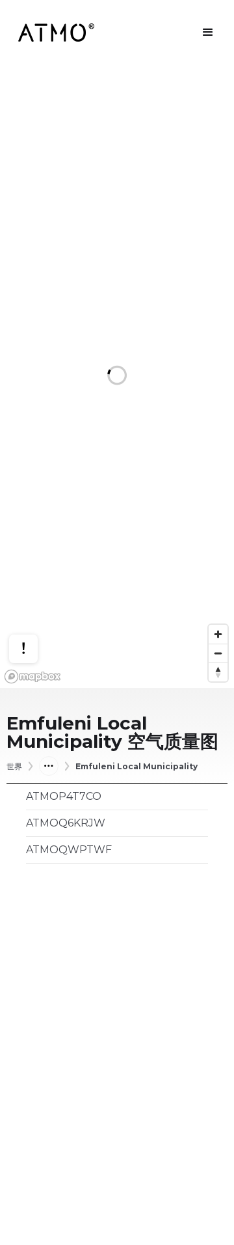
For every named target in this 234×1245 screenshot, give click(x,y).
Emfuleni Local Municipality (136, 766)
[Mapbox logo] (32, 676)
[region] (117, 376)
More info (35, 604)
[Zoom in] (218, 634)
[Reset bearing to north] (218, 672)
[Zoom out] (218, 653)
